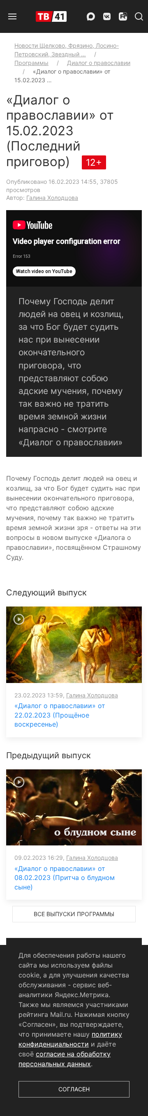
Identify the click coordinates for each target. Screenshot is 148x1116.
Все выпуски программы (74, 913)
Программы (31, 62)
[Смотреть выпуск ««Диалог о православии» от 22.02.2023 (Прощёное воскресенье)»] (74, 644)
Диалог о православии (98, 62)
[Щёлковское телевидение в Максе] (91, 16)
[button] (12, 16)
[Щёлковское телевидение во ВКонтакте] (107, 16)
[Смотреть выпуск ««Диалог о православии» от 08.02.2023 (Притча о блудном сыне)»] (74, 807)
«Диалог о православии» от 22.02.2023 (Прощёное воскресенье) (59, 715)
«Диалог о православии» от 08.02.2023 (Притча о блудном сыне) (64, 877)
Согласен (74, 1089)
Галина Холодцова (52, 197)
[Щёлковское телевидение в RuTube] (123, 16)
